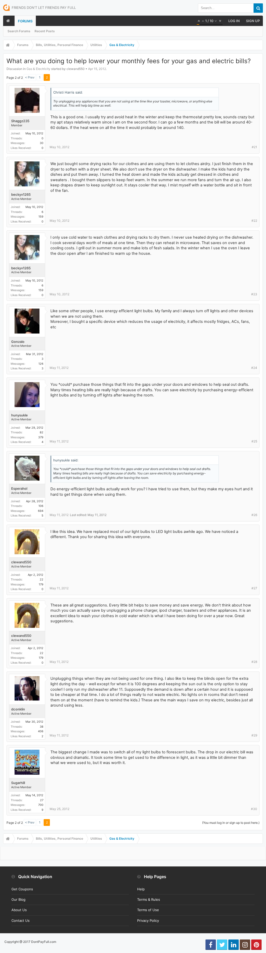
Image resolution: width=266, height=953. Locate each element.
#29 (254, 735)
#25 (254, 441)
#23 (254, 294)
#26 (254, 515)
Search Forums (19, 31)
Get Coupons (22, 889)
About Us (19, 910)
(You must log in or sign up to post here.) (231, 823)
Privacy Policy (148, 920)
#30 (254, 809)
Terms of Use (148, 910)
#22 (254, 221)
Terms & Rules (148, 899)
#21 (254, 147)
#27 (254, 588)
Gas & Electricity (38, 69)
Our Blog (18, 899)
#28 (254, 662)
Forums (25, 21)
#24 (254, 368)
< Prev (30, 77)
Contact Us (20, 920)
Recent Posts (45, 31)
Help (141, 889)
